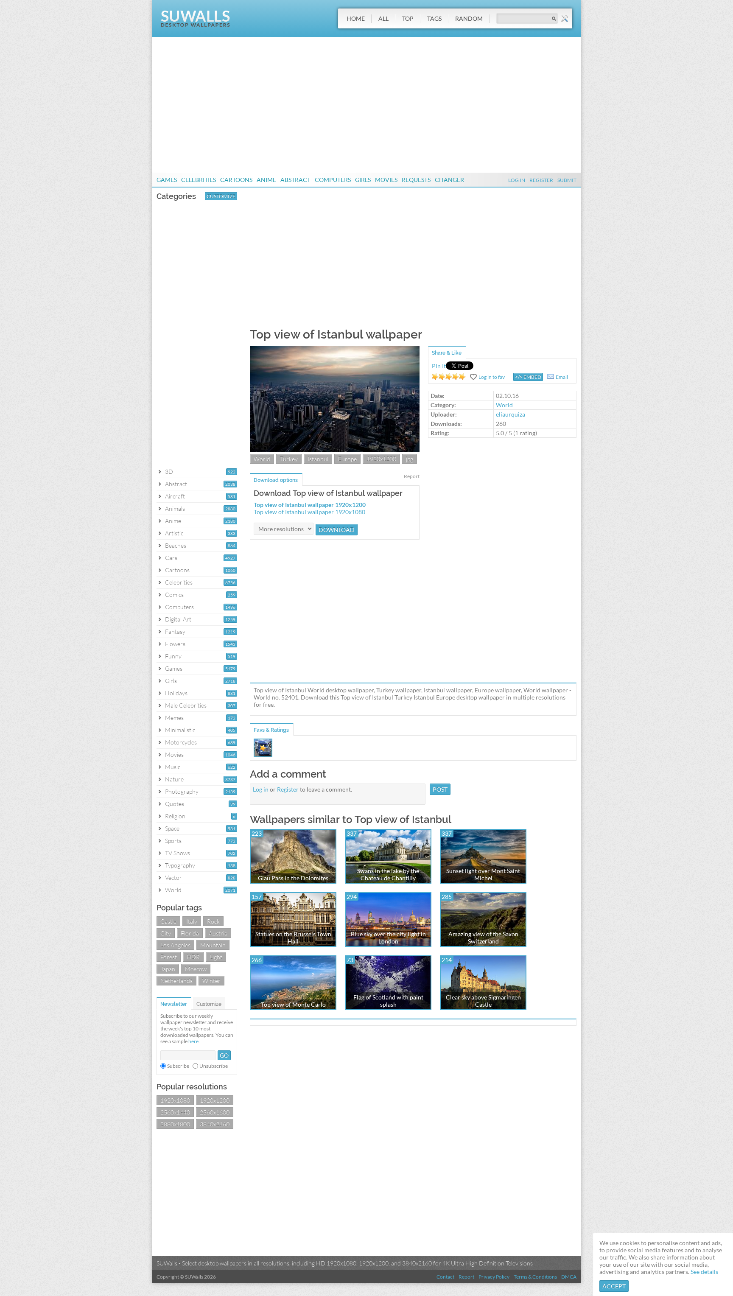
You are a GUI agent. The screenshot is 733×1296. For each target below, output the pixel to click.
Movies (386, 179)
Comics (174, 594)
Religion (175, 816)
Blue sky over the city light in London (388, 937)
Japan (167, 968)
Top (408, 18)
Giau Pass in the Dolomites (293, 878)
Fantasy (175, 631)
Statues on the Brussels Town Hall (293, 937)
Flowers (175, 643)
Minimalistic (180, 729)
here (193, 1041)
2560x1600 (214, 1112)
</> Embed (528, 377)
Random (469, 18)
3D (169, 471)
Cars (171, 557)
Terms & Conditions (535, 1277)
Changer (449, 179)
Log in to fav (491, 377)
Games (167, 179)
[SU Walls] (195, 24)
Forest (168, 956)
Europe (347, 458)
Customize (221, 196)
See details (704, 1271)
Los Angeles (175, 945)
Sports (173, 840)
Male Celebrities (186, 705)
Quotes (174, 803)
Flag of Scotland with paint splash (388, 1001)
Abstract (295, 179)
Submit (566, 180)
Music (172, 766)
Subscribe (178, 1066)
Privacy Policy (493, 1277)
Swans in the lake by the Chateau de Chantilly (388, 874)
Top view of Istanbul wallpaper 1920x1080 (309, 511)
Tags (434, 18)
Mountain (213, 945)
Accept (614, 1286)
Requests (416, 179)
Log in (261, 789)
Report (412, 476)
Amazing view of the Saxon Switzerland (483, 937)
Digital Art (178, 619)
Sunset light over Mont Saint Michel (483, 874)
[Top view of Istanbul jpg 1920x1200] (335, 449)
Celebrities (198, 179)
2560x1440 (175, 1112)
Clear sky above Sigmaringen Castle (483, 1001)
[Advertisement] (366, 104)
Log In (516, 180)
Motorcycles (181, 742)
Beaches (175, 545)
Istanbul (318, 458)
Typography (180, 865)
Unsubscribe (213, 1066)
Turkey (289, 458)
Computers (333, 179)
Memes (174, 717)
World (173, 889)
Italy (191, 921)
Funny (173, 656)
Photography (182, 791)
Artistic (174, 533)
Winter (211, 980)
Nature (174, 779)
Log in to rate (449, 376)
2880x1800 (175, 1124)
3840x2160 (214, 1124)
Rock (213, 921)
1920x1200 (214, 1100)
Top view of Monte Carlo (293, 1004)
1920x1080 (175, 1100)
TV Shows (177, 853)
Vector (173, 877)
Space (172, 828)
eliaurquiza (510, 414)
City (165, 933)
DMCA (568, 1277)
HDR (193, 956)
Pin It (439, 365)
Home (356, 18)
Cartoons (236, 179)
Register (541, 180)
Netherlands (176, 980)
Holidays (176, 693)
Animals (175, 508)
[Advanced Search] (564, 18)
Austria (218, 933)
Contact (445, 1277)
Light (216, 956)
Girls (363, 179)
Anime (266, 179)
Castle (168, 921)
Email (562, 377)
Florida (190, 933)
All (383, 18)
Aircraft (175, 496)
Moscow (196, 968)
